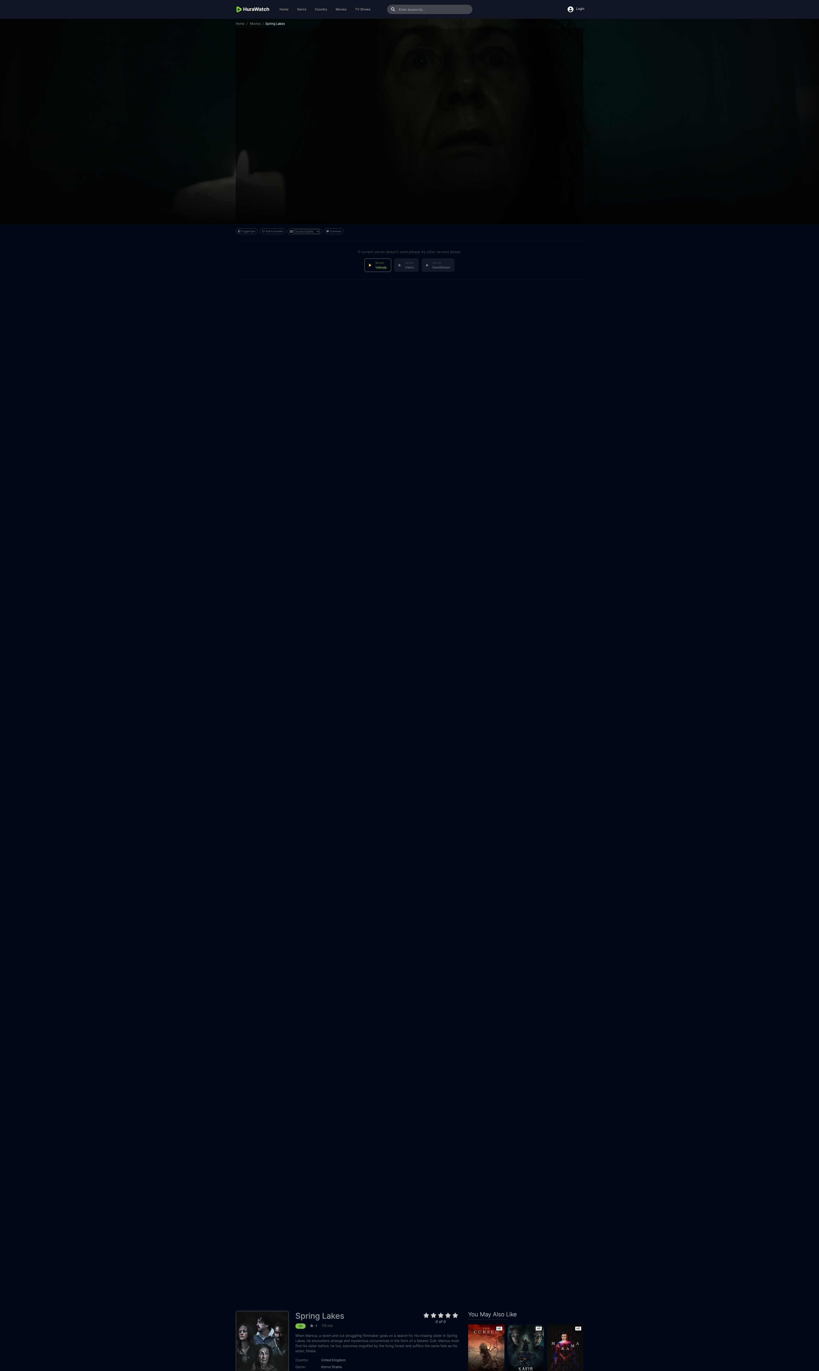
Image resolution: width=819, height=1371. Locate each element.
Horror (326, 1367)
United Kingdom (333, 1360)
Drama (337, 1367)
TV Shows (362, 9)
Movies (341, 9)
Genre (301, 9)
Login (580, 9)
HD (300, 1326)
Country (321, 9)
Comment (335, 231)
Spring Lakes (319, 1316)
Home (284, 9)
